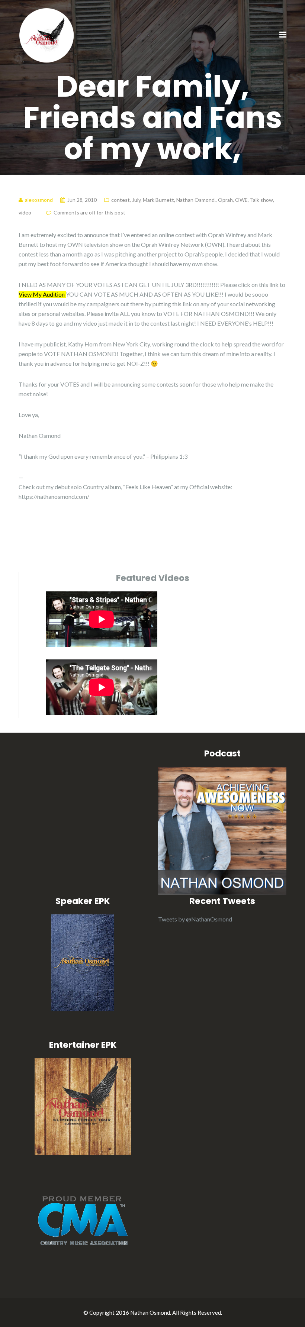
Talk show (261, 200)
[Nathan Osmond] (46, 34)
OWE (241, 200)
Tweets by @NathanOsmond (195, 919)
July (136, 200)
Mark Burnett (158, 200)
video (25, 212)
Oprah (225, 200)
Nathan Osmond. (196, 200)
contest (120, 200)
